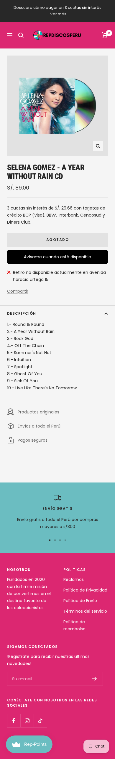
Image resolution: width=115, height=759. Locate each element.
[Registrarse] (94, 679)
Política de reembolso (74, 625)
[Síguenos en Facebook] (13, 720)
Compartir (17, 291)
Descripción (21, 313)
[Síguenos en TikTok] (40, 720)
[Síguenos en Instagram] (27, 720)
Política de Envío (80, 601)
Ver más (58, 14)
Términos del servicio (85, 611)
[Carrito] (105, 35)
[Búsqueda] (21, 35)
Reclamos (73, 579)
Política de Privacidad (85, 590)
